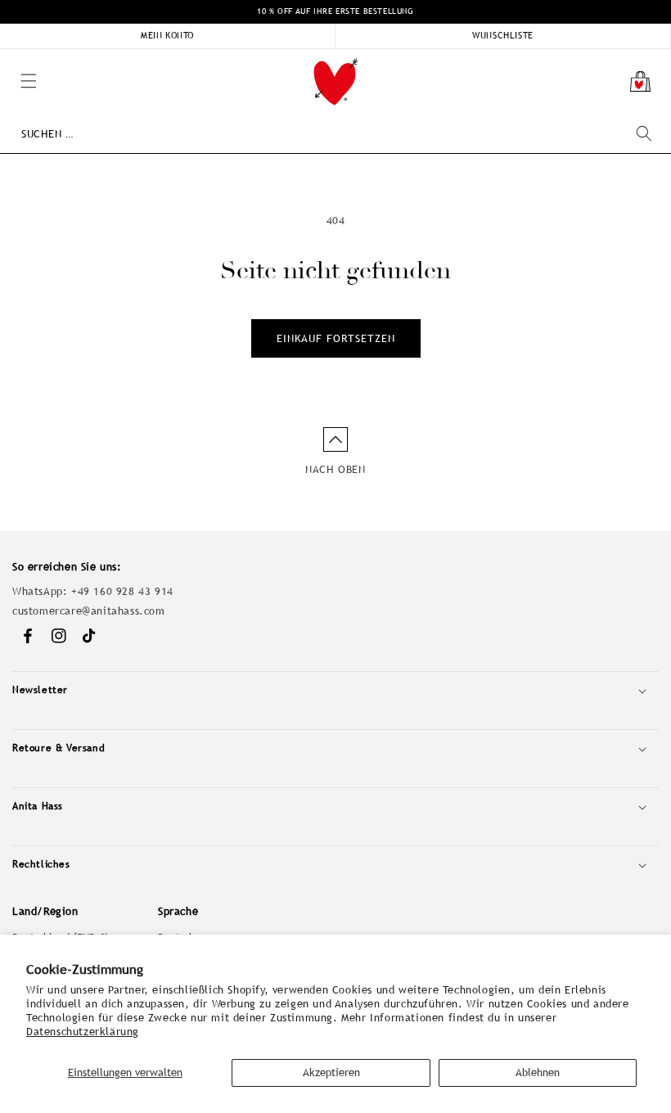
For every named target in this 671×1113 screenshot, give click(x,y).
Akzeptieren (331, 1072)
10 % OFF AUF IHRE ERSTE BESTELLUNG (335, 11)
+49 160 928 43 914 (122, 591)
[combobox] (336, 133)
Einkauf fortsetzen (336, 338)
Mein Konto (167, 35)
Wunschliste (503, 35)
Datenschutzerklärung (82, 1031)
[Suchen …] (644, 133)
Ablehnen (538, 1072)
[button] (8, 57)
